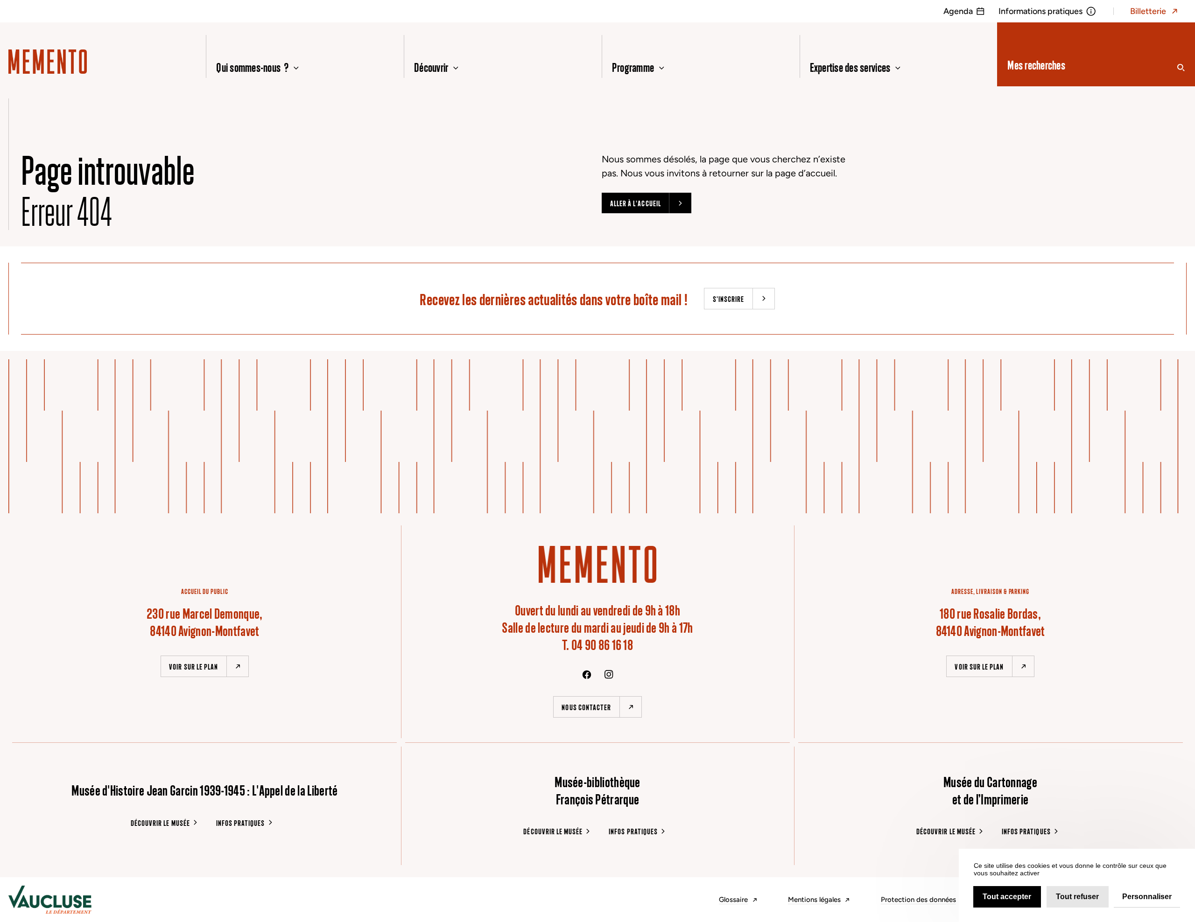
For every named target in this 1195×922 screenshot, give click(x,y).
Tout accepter (1007, 897)
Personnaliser (1147, 897)
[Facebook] (587, 675)
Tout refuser (1077, 897)
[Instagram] (609, 674)
